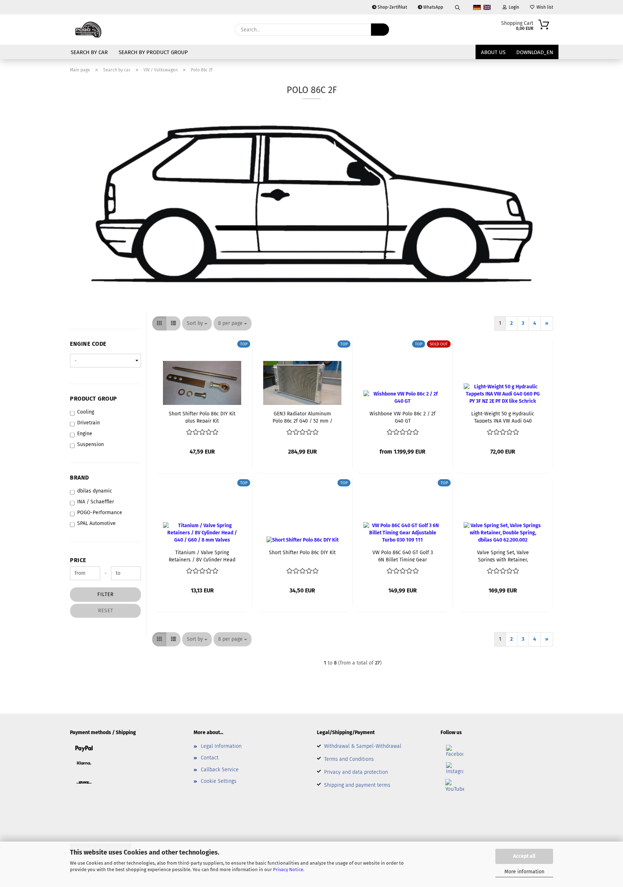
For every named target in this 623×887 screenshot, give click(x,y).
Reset (105, 611)
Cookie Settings (219, 781)
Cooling (85, 412)
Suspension (90, 444)
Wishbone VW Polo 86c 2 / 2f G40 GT (403, 417)
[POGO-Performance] (88, 29)
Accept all (524, 856)
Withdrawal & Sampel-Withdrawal (362, 746)
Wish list (543, 7)
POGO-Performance (99, 512)
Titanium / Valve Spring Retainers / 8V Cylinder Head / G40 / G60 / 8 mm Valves (202, 556)
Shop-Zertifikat (391, 7)
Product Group (93, 398)
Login (513, 7)
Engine (84, 434)
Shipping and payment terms (357, 785)
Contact (209, 758)
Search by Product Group (153, 52)
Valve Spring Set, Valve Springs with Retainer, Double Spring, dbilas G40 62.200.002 (502, 556)
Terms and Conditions (349, 759)
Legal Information (221, 746)
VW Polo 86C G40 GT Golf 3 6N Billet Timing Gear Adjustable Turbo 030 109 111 (402, 556)
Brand (79, 477)
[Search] (458, 7)
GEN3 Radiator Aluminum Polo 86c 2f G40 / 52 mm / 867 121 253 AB (302, 417)
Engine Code (88, 343)
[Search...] (380, 29)
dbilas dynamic (94, 491)
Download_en (534, 52)
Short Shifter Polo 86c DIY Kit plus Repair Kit (202, 417)
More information (524, 872)
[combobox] (197, 323)
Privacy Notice (288, 869)
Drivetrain (88, 423)
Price (78, 560)
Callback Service (220, 770)
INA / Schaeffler (95, 502)
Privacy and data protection (356, 772)
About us (493, 52)
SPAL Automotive (96, 523)
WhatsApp (432, 7)
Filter (105, 594)
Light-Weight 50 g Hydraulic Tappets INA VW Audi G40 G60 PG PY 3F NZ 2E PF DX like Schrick (502, 417)
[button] (159, 323)
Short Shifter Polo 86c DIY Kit (302, 553)
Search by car (89, 52)
